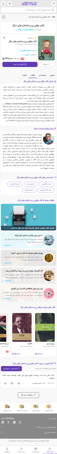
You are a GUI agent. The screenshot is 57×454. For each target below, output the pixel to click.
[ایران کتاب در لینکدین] (2, 423)
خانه (53, 17)
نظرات (24, 75)
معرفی (52, 75)
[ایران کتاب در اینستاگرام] (20, 423)
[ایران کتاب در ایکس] (8, 423)
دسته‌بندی (42, 75)
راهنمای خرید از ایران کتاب (46, 427)
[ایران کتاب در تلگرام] (14, 423)
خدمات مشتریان (50, 432)
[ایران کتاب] (28, 3)
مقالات (32, 75)
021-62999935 (7, 419)
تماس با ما (52, 418)
